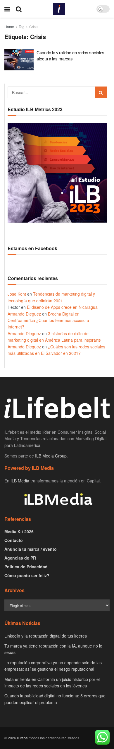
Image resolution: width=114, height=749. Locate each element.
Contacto (13, 540)
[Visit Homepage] (59, 9)
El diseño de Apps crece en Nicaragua (62, 307)
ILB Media (20, 481)
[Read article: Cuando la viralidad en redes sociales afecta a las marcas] (19, 59)
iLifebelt (23, 737)
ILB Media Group (51, 456)
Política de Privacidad (26, 567)
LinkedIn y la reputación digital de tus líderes (45, 636)
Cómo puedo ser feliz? (26, 575)
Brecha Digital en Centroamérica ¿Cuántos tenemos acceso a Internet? (48, 320)
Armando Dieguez (24, 314)
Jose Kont (17, 294)
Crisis (33, 26)
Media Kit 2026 (19, 531)
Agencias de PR (20, 558)
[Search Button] (19, 9)
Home (9, 26)
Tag (22, 26)
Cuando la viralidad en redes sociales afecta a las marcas (70, 55)
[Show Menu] (7, 9)
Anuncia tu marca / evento (30, 549)
